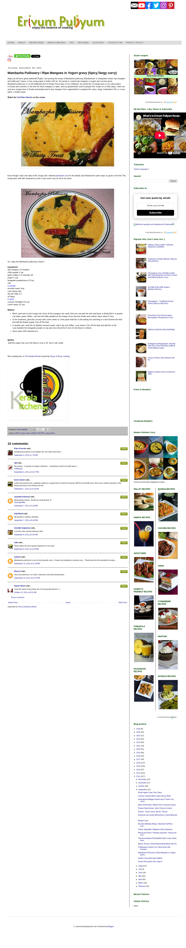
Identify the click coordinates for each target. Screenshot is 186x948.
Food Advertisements (152, 102)
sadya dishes (50, 433)
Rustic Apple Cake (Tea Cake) (150, 792)
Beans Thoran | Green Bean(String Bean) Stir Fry (157, 844)
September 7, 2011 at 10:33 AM (26, 489)
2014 (138, 766)
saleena (17, 557)
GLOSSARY (98, 42)
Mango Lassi (143, 821)
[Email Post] (33, 429)
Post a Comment (17, 597)
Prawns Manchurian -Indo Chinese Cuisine (155, 808)
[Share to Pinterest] (48, 429)
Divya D (17, 571)
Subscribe (155, 212)
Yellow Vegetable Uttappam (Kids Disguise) (155, 829)
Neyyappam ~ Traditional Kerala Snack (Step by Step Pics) (160, 302)
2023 (138, 739)
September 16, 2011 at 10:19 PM (27, 564)
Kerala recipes (25, 433)
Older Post (123, 603)
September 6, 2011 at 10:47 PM (26, 472)
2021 (138, 746)
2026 (138, 729)
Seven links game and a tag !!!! (150, 862)
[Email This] (37, 429)
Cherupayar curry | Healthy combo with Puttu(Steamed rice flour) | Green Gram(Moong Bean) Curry (162, 275)
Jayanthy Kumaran (22, 497)
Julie (16, 543)
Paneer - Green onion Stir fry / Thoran (153, 812)
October (141, 786)
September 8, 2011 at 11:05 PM (26, 549)
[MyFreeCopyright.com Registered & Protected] (153, 224)
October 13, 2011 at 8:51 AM (25, 592)
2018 (138, 756)
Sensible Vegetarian (22, 528)
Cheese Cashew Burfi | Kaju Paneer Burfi (154, 796)
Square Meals (19, 586)
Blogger (111, 926)
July (140, 869)
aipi (15, 463)
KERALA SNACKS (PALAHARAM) (161, 330)
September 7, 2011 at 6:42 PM (26, 520)
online (136, 906)
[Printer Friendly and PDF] (22, 57)
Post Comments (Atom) (27, 607)
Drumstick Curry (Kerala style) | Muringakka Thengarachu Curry (160, 316)
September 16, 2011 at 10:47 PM (27, 578)
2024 (138, 736)
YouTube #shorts (24, 97)
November (142, 783)
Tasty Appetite (19, 502)
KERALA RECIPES (57, 42)
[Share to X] (43, 429)
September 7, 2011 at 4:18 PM (26, 506)
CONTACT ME (115, 42)
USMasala (18, 469)
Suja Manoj (18, 514)
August (141, 866)
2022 (138, 742)
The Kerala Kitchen (33, 356)
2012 (138, 773)
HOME (11, 42)
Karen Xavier (19, 480)
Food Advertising (163, 717)
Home (68, 603)
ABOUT (21, 42)
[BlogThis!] (40, 429)
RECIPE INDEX (36, 42)
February (142, 886)
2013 (138, 770)
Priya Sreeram (20, 448)
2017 (138, 759)
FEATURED (83, 42)
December (142, 779)
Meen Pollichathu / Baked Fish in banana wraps (157, 805)
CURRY (16, 433)
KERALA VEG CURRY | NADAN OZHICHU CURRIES (160, 246)
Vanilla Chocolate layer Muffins (150, 858)
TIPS (71, 42)
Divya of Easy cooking (59, 356)
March (141, 883)
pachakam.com (62, 176)
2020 (138, 749)
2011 (138, 776)
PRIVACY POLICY (134, 42)
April (140, 879)
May (140, 876)
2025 (138, 732)
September (142, 790)
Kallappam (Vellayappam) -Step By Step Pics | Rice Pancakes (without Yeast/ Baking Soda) (161, 346)
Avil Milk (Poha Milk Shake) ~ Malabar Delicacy (159, 288)
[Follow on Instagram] (9, 61)
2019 (138, 753)
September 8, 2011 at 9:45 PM (26, 535)
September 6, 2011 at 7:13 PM (26, 455)
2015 (138, 763)
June (140, 873)
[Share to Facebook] (45, 429)
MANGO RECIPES (38, 433)
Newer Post (12, 603)
